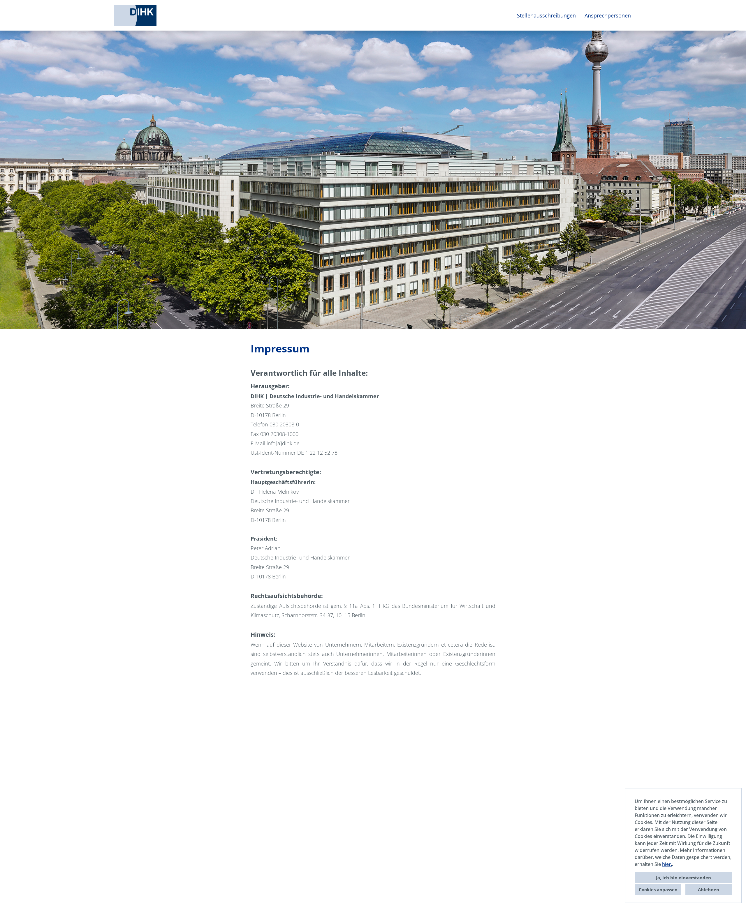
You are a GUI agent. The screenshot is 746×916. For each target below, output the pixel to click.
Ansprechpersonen (608, 15)
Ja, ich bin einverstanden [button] (683, 877)
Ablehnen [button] (708, 889)
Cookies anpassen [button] (658, 889)
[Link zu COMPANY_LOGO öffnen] (135, 15)
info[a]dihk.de (283, 443)
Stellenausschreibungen (546, 15)
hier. (667, 864)
